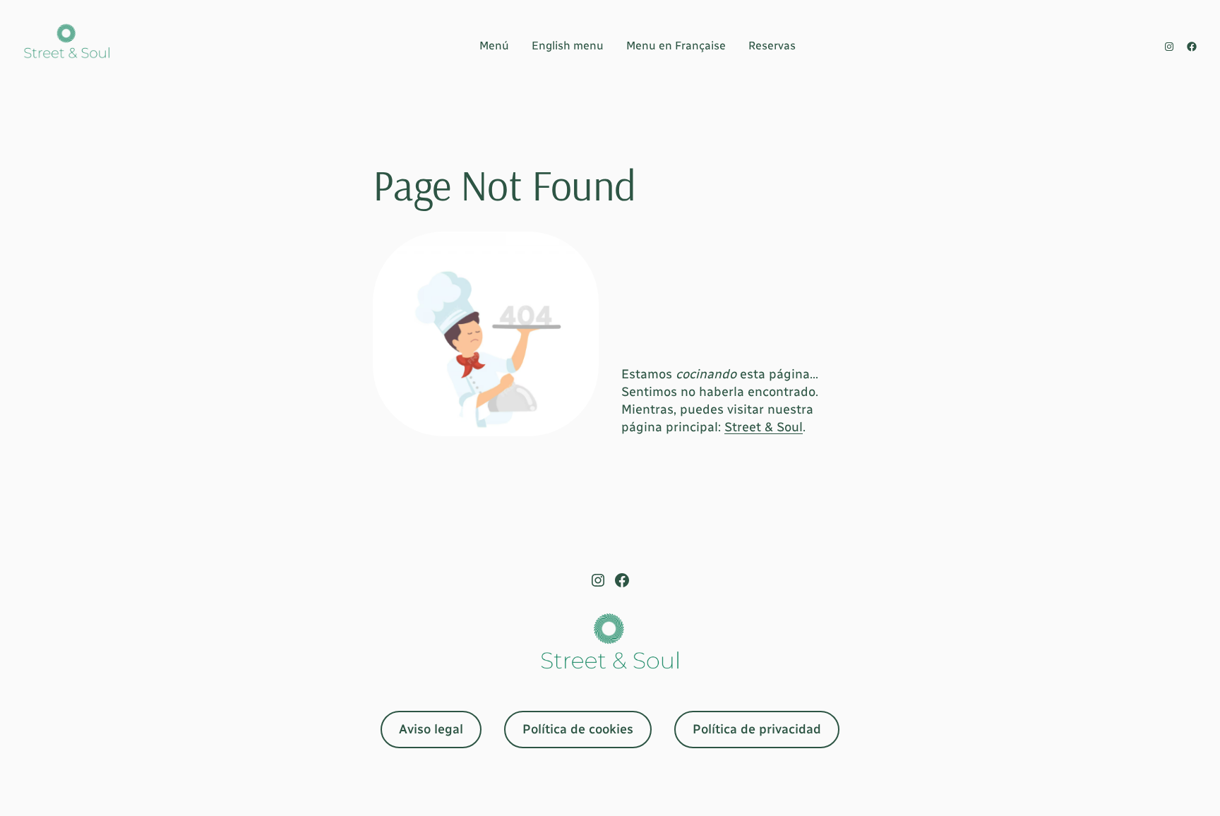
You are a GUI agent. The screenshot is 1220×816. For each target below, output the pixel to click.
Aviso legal (431, 729)
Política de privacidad (757, 729)
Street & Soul (763, 427)
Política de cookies (577, 729)
